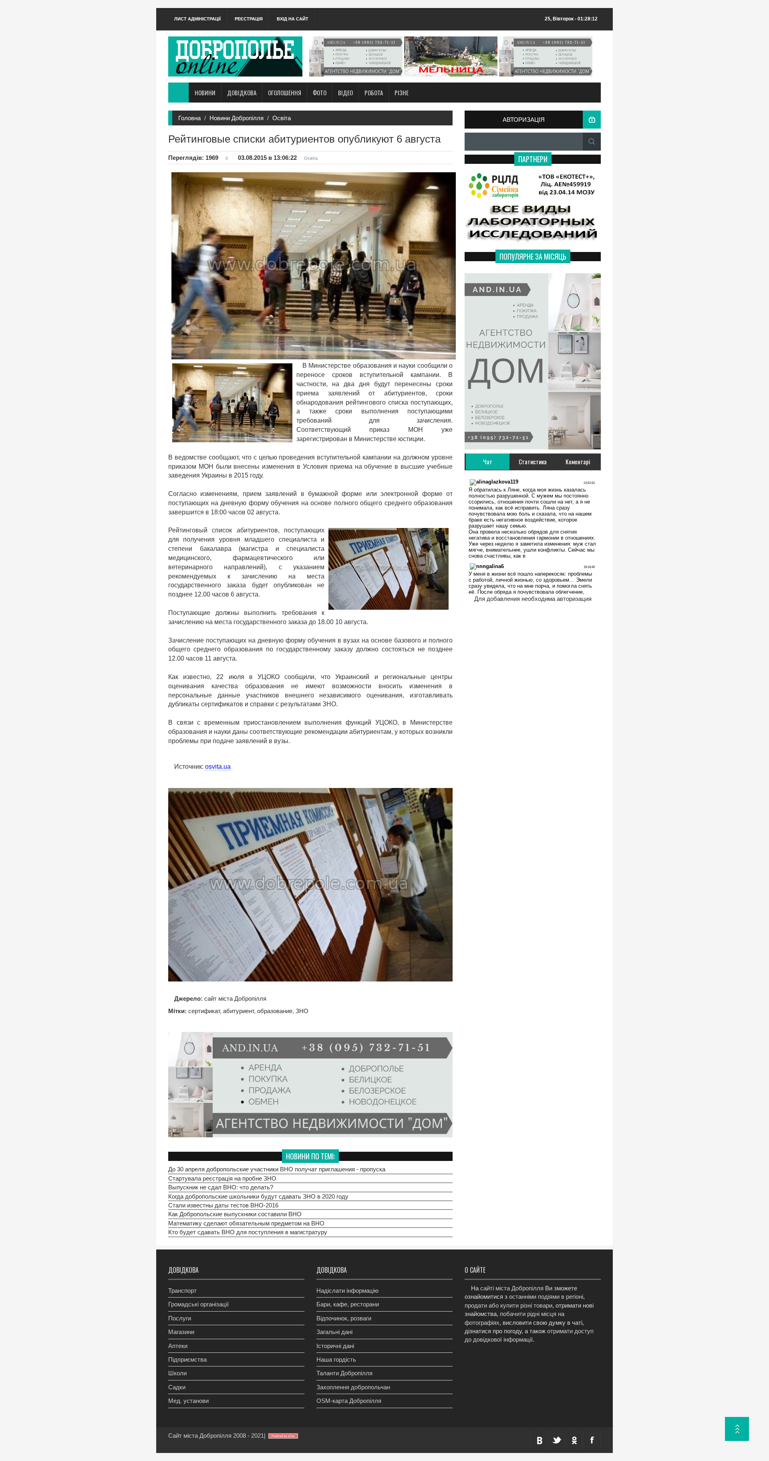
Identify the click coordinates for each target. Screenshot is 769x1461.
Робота (373, 92)
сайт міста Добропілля (234, 998)
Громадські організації (198, 1304)
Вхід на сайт (292, 18)
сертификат (204, 1011)
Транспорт (182, 1290)
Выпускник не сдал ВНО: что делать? (220, 1187)
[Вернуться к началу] (737, 1429)
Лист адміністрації (197, 18)
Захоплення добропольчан (353, 1387)
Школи (177, 1373)
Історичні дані (335, 1345)
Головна (189, 118)
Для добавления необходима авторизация (533, 598)
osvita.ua (218, 766)
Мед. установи (188, 1400)
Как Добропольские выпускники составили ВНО (235, 1214)
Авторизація (524, 119)
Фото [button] (319, 92)
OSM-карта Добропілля (348, 1400)
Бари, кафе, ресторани (347, 1304)
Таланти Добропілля (344, 1373)
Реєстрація (249, 18)
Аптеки (177, 1345)
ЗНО (302, 1011)
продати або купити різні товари (508, 1305)
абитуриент (238, 1011)
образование (274, 1011)
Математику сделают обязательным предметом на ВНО (246, 1223)
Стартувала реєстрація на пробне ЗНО (222, 1178)
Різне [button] (402, 92)
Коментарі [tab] (578, 461)
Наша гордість (336, 1359)
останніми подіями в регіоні (546, 1296)
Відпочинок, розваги (343, 1318)
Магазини (181, 1331)
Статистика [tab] (533, 461)
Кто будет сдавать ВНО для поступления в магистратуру (247, 1232)
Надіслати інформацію (347, 1290)
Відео (345, 92)
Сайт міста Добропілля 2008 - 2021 (216, 1435)
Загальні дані (334, 1331)
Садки (176, 1387)
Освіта (281, 118)
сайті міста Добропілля (512, 1288)
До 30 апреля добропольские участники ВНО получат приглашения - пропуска (276, 1169)
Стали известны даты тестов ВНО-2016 (223, 1205)
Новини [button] (205, 92)
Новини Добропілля (236, 118)
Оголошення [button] (284, 92)
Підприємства (187, 1359)
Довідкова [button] (241, 92)
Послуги (179, 1318)
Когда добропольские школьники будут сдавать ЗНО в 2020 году (258, 1196)
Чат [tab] (487, 461)
